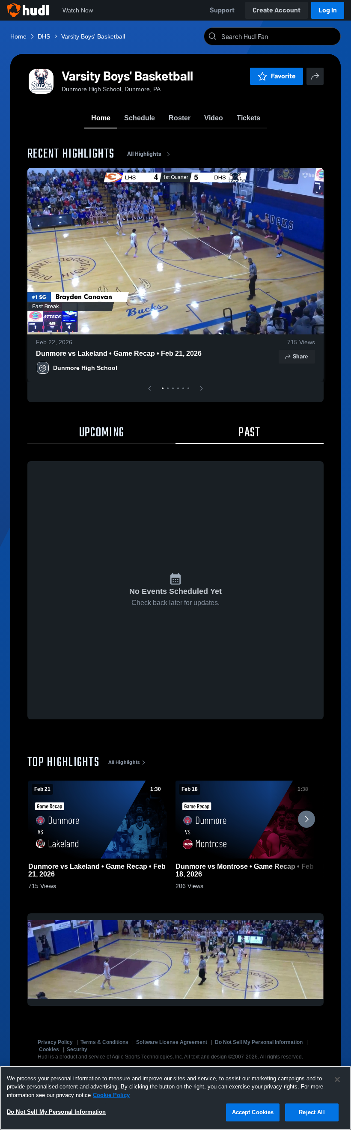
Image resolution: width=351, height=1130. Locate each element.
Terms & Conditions (104, 1042)
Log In (327, 10)
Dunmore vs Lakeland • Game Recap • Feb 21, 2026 (119, 353)
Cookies (49, 1049)
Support (222, 10)
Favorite (283, 76)
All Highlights (144, 154)
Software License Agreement (171, 1042)
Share (300, 356)
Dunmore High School (85, 367)
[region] (175, 1098)
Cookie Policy (111, 1095)
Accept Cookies (253, 1112)
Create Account (276, 10)
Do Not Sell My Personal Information (259, 1042)
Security (77, 1049)
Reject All (311, 1112)
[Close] (337, 1079)
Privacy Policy (55, 1042)
